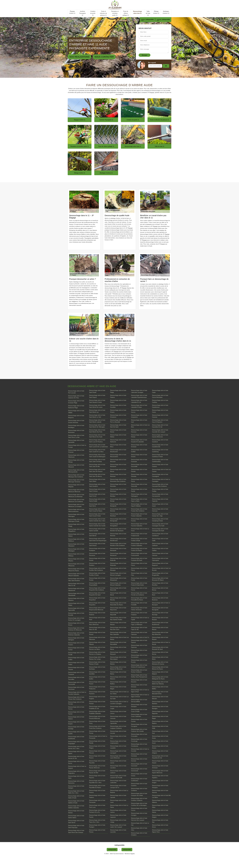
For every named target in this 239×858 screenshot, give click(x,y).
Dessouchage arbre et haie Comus (139, 809)
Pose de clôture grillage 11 (126, 13)
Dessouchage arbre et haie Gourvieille (139, 465)
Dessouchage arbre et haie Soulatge (76, 727)
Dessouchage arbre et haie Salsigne (76, 787)
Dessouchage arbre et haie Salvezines (76, 782)
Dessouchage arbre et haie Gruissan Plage (76, 401)
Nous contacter (104, 57)
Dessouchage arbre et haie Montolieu (118, 485)
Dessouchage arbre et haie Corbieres (139, 789)
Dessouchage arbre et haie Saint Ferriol (97, 495)
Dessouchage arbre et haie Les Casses (161, 470)
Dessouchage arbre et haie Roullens (97, 564)
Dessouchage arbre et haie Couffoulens (139, 779)
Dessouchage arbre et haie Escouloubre (139, 656)
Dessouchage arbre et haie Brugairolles (160, 574)
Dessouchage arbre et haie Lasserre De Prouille (118, 776)
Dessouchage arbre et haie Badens (160, 722)
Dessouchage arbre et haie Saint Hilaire (97, 480)
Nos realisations (79, 57)
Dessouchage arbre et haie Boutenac (160, 599)
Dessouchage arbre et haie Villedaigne (76, 550)
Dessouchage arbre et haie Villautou (76, 559)
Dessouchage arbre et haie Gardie (139, 490)
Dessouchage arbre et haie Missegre (118, 569)
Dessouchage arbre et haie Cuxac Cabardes (139, 715)
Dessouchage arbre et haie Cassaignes (160, 475)
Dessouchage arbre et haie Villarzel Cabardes (76, 574)
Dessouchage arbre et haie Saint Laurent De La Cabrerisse (98, 445)
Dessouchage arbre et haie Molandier (118, 564)
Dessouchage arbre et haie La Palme (119, 806)
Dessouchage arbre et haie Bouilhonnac (160, 623)
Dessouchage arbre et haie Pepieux (97, 796)
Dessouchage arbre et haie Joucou (139, 411)
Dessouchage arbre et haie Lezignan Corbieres (118, 727)
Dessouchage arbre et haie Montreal (118, 475)
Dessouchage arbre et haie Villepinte (76, 485)
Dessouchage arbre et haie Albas (160, 806)
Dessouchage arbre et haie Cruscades (139, 735)
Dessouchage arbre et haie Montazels (118, 549)
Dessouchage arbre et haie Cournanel (139, 764)
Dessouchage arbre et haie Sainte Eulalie (97, 500)
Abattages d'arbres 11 (166, 12)
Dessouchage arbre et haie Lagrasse (118, 816)
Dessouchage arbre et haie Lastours (118, 771)
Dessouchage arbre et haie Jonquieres (139, 416)
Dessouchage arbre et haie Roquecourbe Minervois (97, 608)
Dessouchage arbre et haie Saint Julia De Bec (97, 465)
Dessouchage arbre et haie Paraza (97, 831)
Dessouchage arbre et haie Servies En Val (76, 757)
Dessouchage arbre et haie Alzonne (160, 791)
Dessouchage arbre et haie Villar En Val (76, 584)
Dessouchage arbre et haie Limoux (118, 712)
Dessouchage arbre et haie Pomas (97, 732)
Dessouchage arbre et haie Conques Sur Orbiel (139, 794)
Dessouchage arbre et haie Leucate (118, 732)
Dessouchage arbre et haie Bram (160, 594)
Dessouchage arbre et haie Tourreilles (76, 678)
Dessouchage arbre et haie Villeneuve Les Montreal (76, 495)
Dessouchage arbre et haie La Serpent (77, 767)
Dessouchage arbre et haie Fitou (139, 574)
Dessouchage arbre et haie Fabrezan (139, 633)
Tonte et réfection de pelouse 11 (103, 13)
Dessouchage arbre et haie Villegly (76, 525)
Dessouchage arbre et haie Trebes (76, 663)
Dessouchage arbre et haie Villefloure (76, 540)
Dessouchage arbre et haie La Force (140, 529)
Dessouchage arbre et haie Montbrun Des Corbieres (118, 544)
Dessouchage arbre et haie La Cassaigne (161, 480)
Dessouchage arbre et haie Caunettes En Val (160, 426)
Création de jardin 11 (92, 13)
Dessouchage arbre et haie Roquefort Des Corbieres (97, 589)
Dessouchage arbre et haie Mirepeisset (118, 579)
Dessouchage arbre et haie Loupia (118, 707)
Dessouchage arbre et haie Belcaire (160, 697)
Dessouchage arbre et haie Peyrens (97, 776)
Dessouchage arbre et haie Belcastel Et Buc (160, 692)
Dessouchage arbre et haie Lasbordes (118, 781)
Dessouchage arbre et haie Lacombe (118, 831)
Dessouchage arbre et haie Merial (118, 594)
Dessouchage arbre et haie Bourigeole (160, 608)
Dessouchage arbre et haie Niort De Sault (118, 426)
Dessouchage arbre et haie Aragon (160, 781)
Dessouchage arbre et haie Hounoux (139, 431)
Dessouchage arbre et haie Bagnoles (160, 712)
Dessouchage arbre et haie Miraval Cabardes (118, 584)
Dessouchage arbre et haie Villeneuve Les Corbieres (76, 500)
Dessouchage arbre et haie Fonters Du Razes (139, 549)
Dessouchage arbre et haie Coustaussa (139, 745)
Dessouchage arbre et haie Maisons (118, 678)
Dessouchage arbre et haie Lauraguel (118, 752)
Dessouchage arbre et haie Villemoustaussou (76, 510)
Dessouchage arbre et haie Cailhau (160, 549)
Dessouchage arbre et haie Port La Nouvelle (118, 421)
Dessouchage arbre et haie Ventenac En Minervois (76, 629)
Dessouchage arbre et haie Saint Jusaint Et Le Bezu (97, 450)
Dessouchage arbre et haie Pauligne (97, 826)
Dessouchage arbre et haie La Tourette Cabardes (77, 693)
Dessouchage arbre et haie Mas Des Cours (118, 628)
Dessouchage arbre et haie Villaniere (76, 599)
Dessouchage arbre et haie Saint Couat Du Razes (97, 510)
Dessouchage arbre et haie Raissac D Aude (97, 663)
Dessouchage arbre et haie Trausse (76, 668)
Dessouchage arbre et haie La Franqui (77, 446)
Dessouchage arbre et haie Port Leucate (76, 392)
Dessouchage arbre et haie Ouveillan (118, 406)
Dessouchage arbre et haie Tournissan (76, 688)
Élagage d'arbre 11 (72, 12)
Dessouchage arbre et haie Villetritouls (76, 456)
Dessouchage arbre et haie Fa (140, 637)
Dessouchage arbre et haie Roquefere (97, 603)
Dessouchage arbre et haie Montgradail (118, 519)
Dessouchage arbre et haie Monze (118, 470)
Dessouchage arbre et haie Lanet (118, 801)
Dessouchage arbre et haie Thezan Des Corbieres (76, 698)
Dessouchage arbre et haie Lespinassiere (118, 742)
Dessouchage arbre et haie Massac (118, 623)
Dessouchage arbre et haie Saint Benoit (97, 534)
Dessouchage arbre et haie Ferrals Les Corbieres (139, 594)
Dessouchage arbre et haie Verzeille (76, 614)
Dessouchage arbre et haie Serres (76, 762)
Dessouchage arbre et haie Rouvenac (97, 554)
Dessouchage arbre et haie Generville (139, 485)
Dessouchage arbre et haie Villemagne (76, 515)
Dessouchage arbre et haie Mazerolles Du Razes (118, 603)
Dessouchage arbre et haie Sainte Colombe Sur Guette (97, 524)
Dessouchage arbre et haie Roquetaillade (97, 584)
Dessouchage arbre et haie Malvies (118, 663)
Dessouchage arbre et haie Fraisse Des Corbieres (139, 510)
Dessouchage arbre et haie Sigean (76, 752)
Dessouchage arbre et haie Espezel (139, 641)
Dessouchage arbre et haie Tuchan (76, 648)
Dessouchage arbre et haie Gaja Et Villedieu (139, 505)
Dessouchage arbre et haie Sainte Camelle (97, 529)
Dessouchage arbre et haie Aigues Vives (160, 831)
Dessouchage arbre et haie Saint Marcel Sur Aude (97, 436)
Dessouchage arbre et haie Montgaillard (118, 524)
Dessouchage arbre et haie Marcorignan (118, 658)
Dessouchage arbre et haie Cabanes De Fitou (76, 396)
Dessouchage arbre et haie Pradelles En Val (97, 707)
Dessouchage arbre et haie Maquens (76, 416)
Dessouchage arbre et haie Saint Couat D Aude (97, 515)
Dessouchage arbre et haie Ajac (160, 821)
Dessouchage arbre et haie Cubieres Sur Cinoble (139, 730)
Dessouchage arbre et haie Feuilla (139, 579)
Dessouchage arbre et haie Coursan (139, 760)
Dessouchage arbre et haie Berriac (160, 653)
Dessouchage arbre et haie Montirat (118, 510)
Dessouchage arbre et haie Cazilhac (160, 401)
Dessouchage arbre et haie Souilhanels (76, 737)
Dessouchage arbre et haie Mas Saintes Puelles (118, 618)
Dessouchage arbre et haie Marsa (118, 648)
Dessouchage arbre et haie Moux (118, 445)
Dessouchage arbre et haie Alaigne (160, 816)
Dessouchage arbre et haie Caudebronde (160, 445)
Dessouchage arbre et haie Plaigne (97, 747)
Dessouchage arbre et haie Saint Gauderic (97, 485)
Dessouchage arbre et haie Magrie (118, 687)
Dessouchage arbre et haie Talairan (76, 718)
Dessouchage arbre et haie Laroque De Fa (118, 786)
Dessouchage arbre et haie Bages (160, 717)
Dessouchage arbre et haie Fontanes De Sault (139, 559)
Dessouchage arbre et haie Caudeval (160, 440)
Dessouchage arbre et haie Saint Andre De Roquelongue (97, 539)
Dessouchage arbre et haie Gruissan (139, 445)
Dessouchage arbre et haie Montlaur (118, 495)
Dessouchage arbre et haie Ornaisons (118, 416)
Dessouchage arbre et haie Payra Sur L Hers (97, 821)
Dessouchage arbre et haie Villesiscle (76, 466)
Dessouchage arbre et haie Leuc (118, 737)
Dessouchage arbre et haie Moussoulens (118, 455)
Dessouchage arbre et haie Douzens (139, 681)
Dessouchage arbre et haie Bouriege (160, 613)
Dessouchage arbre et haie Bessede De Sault (160, 648)
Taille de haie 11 (148, 13)
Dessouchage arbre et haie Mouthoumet (118, 450)
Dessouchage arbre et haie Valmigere (76, 638)
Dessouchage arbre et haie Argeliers (160, 776)
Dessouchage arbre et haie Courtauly (139, 755)
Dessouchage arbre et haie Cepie (160, 391)
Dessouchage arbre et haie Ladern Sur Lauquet (118, 826)
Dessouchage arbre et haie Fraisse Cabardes (139, 515)
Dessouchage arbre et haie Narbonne (118, 440)
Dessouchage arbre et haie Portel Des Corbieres (97, 727)
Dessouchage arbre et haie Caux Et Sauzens (160, 421)
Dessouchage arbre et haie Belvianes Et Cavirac (160, 663)
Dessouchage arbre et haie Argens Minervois (160, 771)
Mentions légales (130, 853)
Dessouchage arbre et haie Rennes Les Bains (97, 648)
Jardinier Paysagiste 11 (82, 13)
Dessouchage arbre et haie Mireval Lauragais (118, 574)
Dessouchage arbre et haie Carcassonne (160, 495)
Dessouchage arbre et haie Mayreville (118, 613)
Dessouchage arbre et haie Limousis (118, 717)
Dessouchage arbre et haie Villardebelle (76, 594)
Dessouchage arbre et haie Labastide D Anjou (139, 406)
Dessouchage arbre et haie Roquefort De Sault (97, 594)
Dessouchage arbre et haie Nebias (118, 436)
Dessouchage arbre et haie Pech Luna (97, 806)
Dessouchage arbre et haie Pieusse (97, 752)
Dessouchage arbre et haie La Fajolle (140, 618)
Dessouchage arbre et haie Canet (160, 505)
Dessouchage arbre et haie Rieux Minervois (97, 623)
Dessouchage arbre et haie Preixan (97, 702)
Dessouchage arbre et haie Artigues (160, 752)
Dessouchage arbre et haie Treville (76, 653)
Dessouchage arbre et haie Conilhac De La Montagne (139, 804)
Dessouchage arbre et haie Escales (139, 661)
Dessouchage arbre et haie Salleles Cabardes (76, 806)
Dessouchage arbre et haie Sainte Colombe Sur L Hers (97, 519)
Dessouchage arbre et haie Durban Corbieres (139, 671)
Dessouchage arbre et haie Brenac (160, 589)
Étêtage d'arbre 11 (156, 12)
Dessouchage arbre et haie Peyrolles (97, 762)
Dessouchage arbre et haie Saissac (76, 811)
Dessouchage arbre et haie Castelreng (160, 450)
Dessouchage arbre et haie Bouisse (160, 618)
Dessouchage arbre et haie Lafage (118, 821)
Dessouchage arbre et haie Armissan (160, 766)
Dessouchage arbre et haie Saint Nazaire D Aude (97, 401)
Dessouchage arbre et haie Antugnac (160, 786)
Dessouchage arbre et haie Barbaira (160, 702)
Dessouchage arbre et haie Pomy (97, 722)
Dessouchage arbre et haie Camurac (160, 510)
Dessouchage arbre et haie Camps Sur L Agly (160, 515)
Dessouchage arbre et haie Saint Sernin (76, 821)
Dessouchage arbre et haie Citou (139, 829)
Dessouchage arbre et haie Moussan (118, 460)
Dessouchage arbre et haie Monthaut (118, 515)
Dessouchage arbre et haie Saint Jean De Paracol (97, 470)
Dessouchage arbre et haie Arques (160, 762)
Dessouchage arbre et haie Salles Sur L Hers (76, 792)
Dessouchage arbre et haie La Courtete (140, 750)
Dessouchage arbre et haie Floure (139, 564)
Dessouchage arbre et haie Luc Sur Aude (119, 697)
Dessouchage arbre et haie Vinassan (76, 451)
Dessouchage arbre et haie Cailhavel (160, 544)
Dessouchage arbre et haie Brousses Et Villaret (160, 579)
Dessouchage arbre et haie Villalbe (76, 411)
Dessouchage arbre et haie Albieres (160, 801)
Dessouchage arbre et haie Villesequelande (76, 471)
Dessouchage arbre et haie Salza (76, 777)
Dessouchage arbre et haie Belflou (160, 687)
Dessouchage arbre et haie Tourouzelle (76, 683)
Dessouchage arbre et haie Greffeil (139, 450)
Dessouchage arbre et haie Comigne (139, 814)
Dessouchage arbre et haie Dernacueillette (139, 700)
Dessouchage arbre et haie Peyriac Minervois (97, 766)
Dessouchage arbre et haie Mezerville (118, 589)
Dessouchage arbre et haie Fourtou (139, 519)
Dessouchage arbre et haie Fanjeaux (139, 613)
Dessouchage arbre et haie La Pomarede (98, 737)
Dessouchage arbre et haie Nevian (118, 431)
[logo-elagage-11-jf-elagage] (119, 4)
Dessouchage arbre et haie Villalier (76, 604)
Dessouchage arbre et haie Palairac (118, 396)
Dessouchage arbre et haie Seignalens (76, 772)
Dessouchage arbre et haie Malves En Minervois (118, 668)
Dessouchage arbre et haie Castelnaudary (160, 460)
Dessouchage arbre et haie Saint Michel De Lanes (97, 406)
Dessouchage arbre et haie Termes (76, 708)
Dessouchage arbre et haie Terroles (76, 703)
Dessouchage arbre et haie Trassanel (76, 673)
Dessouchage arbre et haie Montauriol (118, 554)
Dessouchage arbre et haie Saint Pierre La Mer (76, 436)
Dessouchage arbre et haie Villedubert (76, 545)
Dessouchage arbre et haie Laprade (118, 796)
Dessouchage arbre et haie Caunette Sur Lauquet (160, 431)
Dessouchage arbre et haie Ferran (139, 589)
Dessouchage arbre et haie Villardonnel (76, 589)
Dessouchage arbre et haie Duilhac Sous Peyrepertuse (139, 676)
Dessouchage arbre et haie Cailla (160, 539)
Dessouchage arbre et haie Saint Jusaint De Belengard (97, 455)
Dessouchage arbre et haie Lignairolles (118, 722)
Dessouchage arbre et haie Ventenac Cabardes (76, 634)
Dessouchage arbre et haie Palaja (118, 391)
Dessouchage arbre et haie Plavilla (97, 742)
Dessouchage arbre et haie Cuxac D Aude (139, 710)
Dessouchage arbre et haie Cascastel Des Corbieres (160, 485)
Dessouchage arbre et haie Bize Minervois (160, 633)
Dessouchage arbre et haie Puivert (97, 682)
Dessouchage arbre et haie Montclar (118, 534)
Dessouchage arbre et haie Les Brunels (161, 569)
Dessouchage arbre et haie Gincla (139, 480)
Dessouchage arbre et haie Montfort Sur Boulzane (118, 529)
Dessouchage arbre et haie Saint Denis (97, 505)
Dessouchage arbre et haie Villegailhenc (76, 530)
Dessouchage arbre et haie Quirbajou (97, 668)
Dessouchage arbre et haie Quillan (97, 678)
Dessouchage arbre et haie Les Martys (119, 638)
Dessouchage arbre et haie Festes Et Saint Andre (139, 584)
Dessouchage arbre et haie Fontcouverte (139, 554)
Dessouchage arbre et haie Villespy (76, 461)
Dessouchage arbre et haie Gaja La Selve (139, 500)
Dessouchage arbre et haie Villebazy (76, 555)
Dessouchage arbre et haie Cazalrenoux (160, 406)
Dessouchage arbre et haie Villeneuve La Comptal (76, 505)
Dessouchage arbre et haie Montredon (76, 431)
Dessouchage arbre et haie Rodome (97, 613)
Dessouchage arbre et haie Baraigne (160, 707)
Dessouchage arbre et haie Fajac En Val (139, 628)
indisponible (150, 19)
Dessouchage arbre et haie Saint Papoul (97, 396)
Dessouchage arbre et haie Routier (97, 559)
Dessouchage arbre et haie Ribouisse (97, 638)
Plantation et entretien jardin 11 (115, 13)
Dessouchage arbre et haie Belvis (160, 658)
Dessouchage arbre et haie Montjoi (118, 500)
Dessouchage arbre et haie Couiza (139, 774)
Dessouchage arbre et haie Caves (160, 411)
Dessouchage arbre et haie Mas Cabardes (118, 633)
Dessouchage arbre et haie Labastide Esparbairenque (139, 396)
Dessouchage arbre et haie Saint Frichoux (97, 490)
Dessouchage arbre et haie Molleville (118, 559)
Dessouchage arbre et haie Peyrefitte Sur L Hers (97, 781)
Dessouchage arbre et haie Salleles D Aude (76, 801)
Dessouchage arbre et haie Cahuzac (160, 554)
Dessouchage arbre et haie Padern (118, 401)
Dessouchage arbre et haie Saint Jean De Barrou (97, 475)
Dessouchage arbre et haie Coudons (139, 784)
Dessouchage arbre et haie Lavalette (118, 747)
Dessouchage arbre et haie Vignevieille (76, 609)
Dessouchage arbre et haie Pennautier (97, 801)
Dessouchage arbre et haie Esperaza (139, 646)
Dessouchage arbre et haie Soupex (76, 722)
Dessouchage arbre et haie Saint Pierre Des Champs (76, 831)
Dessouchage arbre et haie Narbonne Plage (76, 406)
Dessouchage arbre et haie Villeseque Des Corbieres (76, 476)
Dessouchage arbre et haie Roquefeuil (97, 599)
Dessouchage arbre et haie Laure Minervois (118, 757)
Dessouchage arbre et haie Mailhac (118, 682)
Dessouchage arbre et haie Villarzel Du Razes (76, 569)
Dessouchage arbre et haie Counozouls (139, 769)
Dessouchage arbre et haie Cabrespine (160, 559)
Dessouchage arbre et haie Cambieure (160, 534)
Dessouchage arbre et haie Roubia (97, 579)
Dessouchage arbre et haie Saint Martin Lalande (97, 421)
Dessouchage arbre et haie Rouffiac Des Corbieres (97, 569)
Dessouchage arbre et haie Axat (160, 732)
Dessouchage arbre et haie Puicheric (97, 692)
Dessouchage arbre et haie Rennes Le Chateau (97, 653)
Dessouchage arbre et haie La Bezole (161, 643)
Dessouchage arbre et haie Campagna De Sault (160, 529)
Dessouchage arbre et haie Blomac (160, 628)
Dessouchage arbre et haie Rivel (97, 618)
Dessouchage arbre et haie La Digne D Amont (140, 695)
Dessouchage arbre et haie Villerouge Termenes (76, 480)
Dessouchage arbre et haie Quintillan (97, 673)
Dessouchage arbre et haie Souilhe (76, 732)
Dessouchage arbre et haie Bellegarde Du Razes (160, 678)
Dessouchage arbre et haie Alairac (160, 811)
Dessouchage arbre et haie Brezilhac (160, 584)
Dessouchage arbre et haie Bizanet (160, 638)
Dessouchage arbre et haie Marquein (118, 653)
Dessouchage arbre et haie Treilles (76, 658)
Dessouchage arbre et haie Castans (160, 465)
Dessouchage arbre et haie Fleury (139, 569)
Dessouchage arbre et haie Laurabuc (118, 766)
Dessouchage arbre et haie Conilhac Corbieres (139, 799)
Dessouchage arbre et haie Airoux (160, 826)
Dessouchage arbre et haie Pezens (97, 757)
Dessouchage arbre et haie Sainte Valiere (76, 816)
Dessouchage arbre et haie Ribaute (97, 643)
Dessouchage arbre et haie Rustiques (97, 549)
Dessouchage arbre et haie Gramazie (139, 460)
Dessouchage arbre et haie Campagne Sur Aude (160, 524)
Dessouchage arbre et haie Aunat (160, 742)
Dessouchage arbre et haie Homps (139, 436)
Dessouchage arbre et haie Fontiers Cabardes (139, 544)
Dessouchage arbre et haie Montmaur (118, 490)
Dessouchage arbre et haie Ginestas (139, 475)
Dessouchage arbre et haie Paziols (97, 816)
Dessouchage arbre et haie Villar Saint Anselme (76, 579)
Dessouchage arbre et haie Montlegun (76, 426)
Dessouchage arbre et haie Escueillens (139, 651)
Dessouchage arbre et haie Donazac (139, 685)
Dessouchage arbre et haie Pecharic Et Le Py (97, 811)
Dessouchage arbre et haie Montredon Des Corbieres (118, 480)
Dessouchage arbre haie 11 (137, 12)
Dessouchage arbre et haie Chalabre (139, 834)
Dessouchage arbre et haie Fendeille (139, 603)
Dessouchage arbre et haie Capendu (160, 500)
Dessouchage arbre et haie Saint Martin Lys (97, 411)
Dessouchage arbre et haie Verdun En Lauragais (76, 619)
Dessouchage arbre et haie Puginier (97, 697)
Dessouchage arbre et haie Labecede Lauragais (139, 391)
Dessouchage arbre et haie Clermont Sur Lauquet (139, 819)
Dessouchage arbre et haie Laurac (118, 762)
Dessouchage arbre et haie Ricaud (97, 633)
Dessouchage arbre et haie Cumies (139, 720)
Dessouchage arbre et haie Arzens (160, 747)
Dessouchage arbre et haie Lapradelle (76, 441)
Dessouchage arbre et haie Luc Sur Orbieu (119, 692)
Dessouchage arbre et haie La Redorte (119, 791)
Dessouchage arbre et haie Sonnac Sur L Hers (76, 747)
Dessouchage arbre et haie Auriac (160, 737)
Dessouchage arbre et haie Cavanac (160, 416)
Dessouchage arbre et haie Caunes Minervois (160, 436)
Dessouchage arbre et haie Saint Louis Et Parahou (97, 440)
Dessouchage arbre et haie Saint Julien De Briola (97, 460)
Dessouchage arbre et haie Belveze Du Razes (160, 668)
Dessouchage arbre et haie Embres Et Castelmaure (139, 666)
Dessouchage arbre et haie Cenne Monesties (160, 396)
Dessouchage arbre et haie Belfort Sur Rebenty (160, 682)
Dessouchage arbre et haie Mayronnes (118, 608)
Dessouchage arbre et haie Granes (139, 455)
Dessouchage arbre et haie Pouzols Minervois (97, 717)
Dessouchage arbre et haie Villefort (76, 535)
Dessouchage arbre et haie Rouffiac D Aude (97, 574)
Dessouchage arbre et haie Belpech (160, 673)
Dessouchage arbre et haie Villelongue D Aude (76, 520)
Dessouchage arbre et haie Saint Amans (97, 544)
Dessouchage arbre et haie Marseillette (118, 643)
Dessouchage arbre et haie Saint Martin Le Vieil (97, 416)
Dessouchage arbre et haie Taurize (76, 713)
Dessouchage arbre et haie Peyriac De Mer (97, 771)
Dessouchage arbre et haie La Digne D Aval (140, 690)
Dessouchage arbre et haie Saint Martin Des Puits (97, 431)
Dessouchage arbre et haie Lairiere (118, 811)
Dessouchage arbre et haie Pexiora (97, 791)
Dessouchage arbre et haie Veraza (76, 624)
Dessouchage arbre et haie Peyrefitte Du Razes (97, 786)
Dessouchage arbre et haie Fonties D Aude (139, 539)
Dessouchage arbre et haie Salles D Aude (76, 797)
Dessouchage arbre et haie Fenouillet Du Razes (139, 599)
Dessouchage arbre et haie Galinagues (139, 495)
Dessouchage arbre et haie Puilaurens (97, 687)
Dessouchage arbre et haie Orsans (118, 411)
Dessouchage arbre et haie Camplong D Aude (160, 519)
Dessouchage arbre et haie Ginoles (139, 470)
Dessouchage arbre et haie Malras (118, 673)
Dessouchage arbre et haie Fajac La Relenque (139, 623)
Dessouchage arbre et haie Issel (139, 421)
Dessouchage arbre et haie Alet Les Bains (161, 796)
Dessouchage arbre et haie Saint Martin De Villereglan (97, 426)
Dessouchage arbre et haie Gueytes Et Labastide (139, 440)
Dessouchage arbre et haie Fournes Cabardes (139, 524)
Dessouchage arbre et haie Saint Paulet (97, 391)
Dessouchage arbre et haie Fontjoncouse (139, 534)
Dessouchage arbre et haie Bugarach (160, 564)
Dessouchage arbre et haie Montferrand (118, 539)
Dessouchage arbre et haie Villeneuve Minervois (76, 490)
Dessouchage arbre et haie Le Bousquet (161, 603)
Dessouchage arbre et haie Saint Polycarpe (76, 826)
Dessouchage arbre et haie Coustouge (139, 740)
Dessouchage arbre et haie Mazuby (118, 599)
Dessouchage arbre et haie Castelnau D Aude (160, 455)
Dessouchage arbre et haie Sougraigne (76, 742)
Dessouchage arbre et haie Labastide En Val (139, 401)
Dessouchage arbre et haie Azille (160, 727)
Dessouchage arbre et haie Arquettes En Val (160, 757)
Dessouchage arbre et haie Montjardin (118, 505)
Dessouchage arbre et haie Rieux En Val (97, 628)
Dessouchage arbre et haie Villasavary (76, 564)
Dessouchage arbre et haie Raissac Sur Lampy (97, 658)
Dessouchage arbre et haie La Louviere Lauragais (119, 702)
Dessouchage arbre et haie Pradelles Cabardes (97, 712)
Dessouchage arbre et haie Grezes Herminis (76, 421)
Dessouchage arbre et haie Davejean (139, 705)
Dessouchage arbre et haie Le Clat (140, 824)
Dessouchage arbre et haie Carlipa (160, 490)
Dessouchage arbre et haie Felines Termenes (139, 608)
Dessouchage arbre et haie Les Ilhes (140, 426)
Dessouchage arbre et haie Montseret (118, 465)
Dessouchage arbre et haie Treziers (76, 643)
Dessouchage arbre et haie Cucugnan (139, 725)
